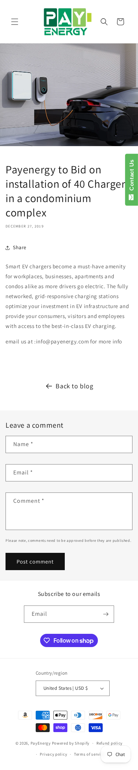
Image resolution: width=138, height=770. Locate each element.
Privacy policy (53, 754)
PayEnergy (41, 743)
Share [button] (19, 247)
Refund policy (109, 743)
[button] (15, 22)
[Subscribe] (106, 614)
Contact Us (131, 176)
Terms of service (89, 754)
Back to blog (74, 386)
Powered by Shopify (71, 743)
